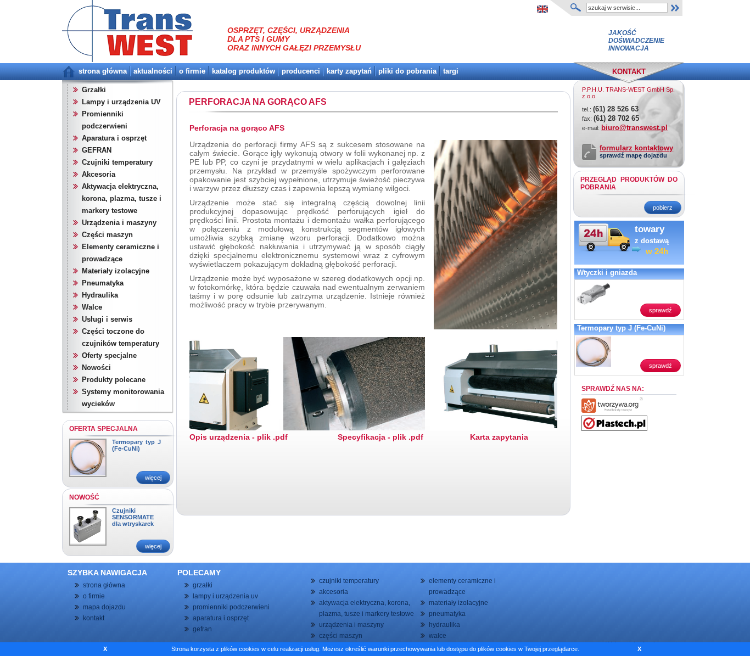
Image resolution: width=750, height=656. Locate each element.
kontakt (93, 618)
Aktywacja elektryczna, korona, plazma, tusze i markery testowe (121, 198)
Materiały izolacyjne (115, 271)
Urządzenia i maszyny (119, 222)
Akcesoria (98, 174)
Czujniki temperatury (117, 162)
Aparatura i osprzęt (114, 138)
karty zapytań (349, 71)
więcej (153, 477)
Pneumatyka (103, 283)
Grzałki (94, 90)
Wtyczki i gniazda (607, 272)
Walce (92, 307)
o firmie (192, 71)
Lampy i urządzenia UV (121, 102)
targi (450, 71)
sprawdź (660, 310)
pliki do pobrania (407, 71)
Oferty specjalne (109, 355)
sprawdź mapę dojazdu (633, 155)
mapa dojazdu (104, 607)
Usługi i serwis (107, 319)
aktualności (152, 71)
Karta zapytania (499, 437)
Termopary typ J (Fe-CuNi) (136, 445)
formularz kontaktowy (636, 148)
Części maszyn (107, 235)
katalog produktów (243, 71)
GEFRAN (96, 150)
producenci (301, 71)
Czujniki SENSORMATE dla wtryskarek (133, 517)
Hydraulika (100, 295)
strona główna (103, 71)
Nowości (96, 367)
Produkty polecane (113, 379)
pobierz (663, 207)
